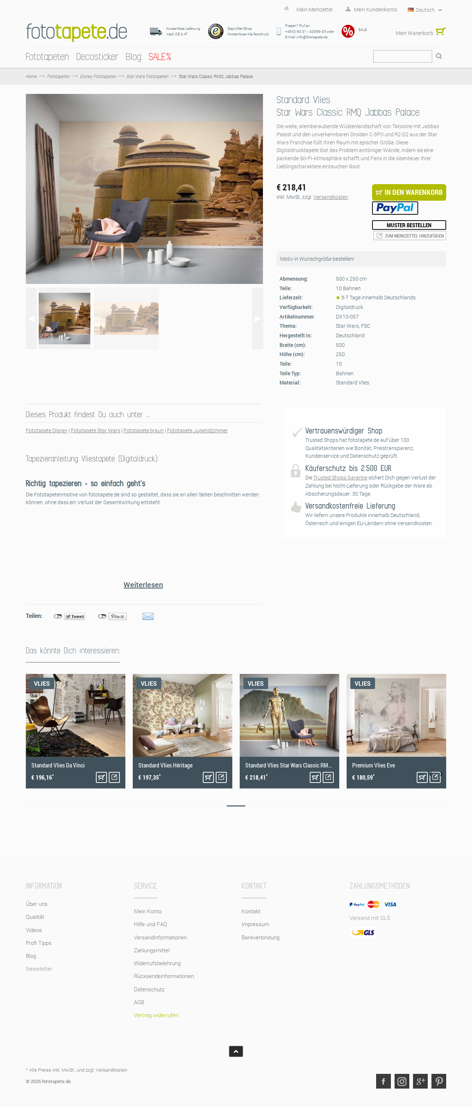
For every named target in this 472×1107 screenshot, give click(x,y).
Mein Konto (148, 911)
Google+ (420, 1081)
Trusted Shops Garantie (340, 477)
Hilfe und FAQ (150, 924)
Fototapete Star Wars (95, 430)
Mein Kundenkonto (375, 9)
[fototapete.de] (76, 32)
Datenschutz (149, 989)
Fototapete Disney (46, 430)
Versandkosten (330, 196)
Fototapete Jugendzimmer (197, 430)
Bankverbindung (261, 937)
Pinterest (438, 1081)
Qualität (35, 916)
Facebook (383, 1081)
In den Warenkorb (101, 777)
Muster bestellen (409, 225)
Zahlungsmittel (152, 950)
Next (441, 774)
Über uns (37, 903)
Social (402, 1081)
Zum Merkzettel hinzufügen (414, 235)
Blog (31, 955)
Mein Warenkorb (414, 32)
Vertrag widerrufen (156, 1015)
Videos (34, 930)
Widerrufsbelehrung (157, 963)
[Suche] (438, 56)
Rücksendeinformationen (164, 976)
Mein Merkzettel (314, 9)
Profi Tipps (39, 942)
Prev (430, 774)
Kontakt (251, 911)
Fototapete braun (144, 430)
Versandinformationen (160, 937)
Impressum (255, 924)
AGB (139, 1002)
